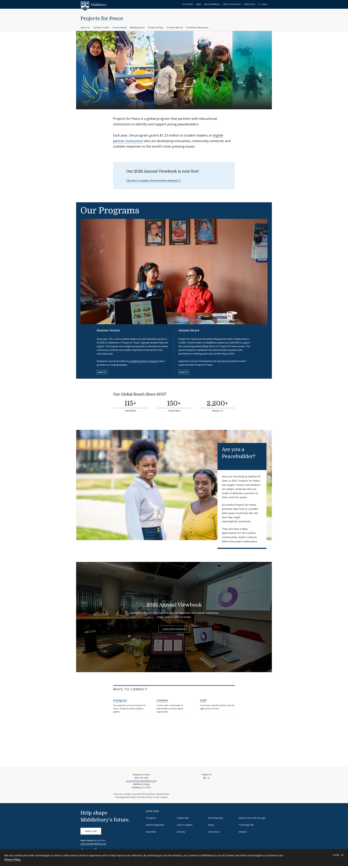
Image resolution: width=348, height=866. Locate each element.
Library (211, 825)
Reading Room (137, 27)
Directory (181, 831)
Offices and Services (232, 4)
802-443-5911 (100, 840)
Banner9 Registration (155, 825)
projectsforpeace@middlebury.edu (141, 781)
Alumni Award (120, 27)
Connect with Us (174, 27)
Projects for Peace (101, 18)
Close (336, 855)
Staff (203, 700)
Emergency (151, 818)
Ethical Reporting (215, 818)
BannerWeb (151, 831)
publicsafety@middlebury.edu (93, 843)
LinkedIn (162, 700)
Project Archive (155, 27)
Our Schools (187, 4)
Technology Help (246, 825)
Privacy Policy (12, 859)
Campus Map (183, 818)
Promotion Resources (197, 27)
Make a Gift (91, 831)
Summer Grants (101, 27)
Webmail (242, 831)
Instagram (120, 700)
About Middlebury (212, 4)
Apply (198, 4)
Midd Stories (249, 4)
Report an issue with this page (252, 818)
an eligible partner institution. (143, 361)
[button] (263, 4)
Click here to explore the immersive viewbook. (152, 180)
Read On (102, 372)
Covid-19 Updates (184, 825)
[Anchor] (170, 394)
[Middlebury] (93, 4)
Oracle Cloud (213, 831)
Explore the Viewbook (174, 629)
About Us (85, 27)
